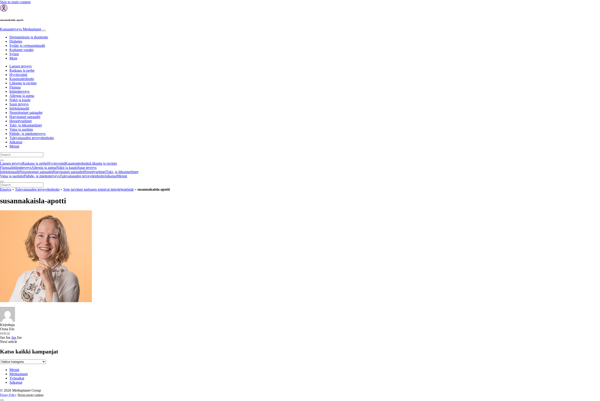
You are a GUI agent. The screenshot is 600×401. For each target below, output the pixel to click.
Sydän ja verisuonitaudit (27, 46)
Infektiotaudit (19, 108)
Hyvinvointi (18, 75)
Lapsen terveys (20, 66)
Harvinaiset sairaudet (24, 117)
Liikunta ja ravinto (23, 83)
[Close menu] (2, 181)
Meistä (14, 146)
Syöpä (14, 54)
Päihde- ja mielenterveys (27, 134)
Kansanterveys (20, 29)
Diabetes (15, 41)
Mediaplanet (18, 374)
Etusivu (5, 189)
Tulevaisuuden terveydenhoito (31, 138)
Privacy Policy (8, 395)
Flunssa (15, 87)
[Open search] (2, 160)
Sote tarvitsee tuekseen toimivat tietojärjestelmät (98, 189)
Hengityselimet (20, 121)
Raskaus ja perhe (21, 70)
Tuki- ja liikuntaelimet (25, 125)
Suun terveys (19, 104)
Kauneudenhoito (21, 79)
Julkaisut (15, 142)
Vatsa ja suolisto (21, 129)
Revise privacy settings (31, 395)
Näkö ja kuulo (19, 100)
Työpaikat (16, 378)
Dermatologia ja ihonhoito (28, 37)
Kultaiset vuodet (21, 50)
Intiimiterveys (19, 91)
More (13, 58)
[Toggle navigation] (44, 30)
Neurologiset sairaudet (25, 113)
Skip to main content (15, 2)
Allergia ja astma (21, 96)
